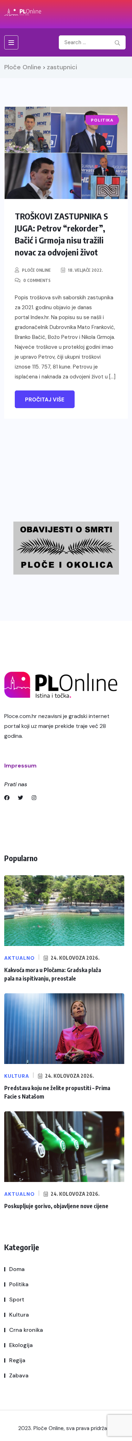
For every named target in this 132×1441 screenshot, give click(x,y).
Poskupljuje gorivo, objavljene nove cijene (56, 1206)
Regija (17, 1360)
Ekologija (21, 1345)
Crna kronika (26, 1330)
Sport (16, 1299)
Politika (19, 1284)
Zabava (19, 1375)
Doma (17, 1269)
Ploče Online (36, 270)
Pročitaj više (44, 399)
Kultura (19, 1314)
